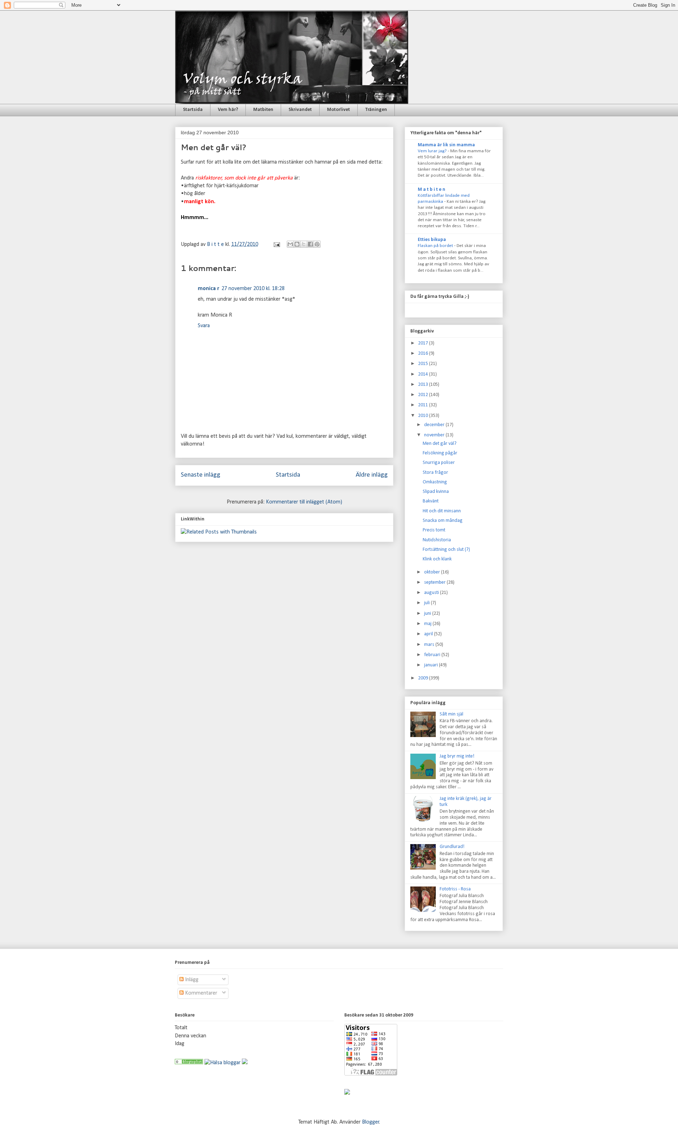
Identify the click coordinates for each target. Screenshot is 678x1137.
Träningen (376, 109)
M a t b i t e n (431, 189)
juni (428, 613)
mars (429, 644)
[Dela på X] (303, 244)
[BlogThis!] (297, 244)
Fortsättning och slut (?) (446, 549)
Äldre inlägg (372, 475)
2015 (423, 363)
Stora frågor (435, 472)
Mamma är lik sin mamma (446, 145)
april (429, 634)
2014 (423, 374)
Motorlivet (338, 109)
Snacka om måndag (443, 520)
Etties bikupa (432, 239)
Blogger (370, 1122)
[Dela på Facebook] (310, 244)
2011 (423, 405)
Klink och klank (437, 559)
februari (432, 655)
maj (428, 623)
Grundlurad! (452, 846)
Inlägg (191, 980)
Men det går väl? (440, 443)
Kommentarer (200, 993)
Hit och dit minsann (442, 511)
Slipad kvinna (436, 491)
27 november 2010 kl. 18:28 (253, 288)
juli (427, 603)
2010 (423, 415)
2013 (423, 384)
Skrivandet (300, 109)
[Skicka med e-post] (290, 244)
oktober (432, 572)
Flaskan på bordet (436, 245)
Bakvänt (431, 501)
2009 (423, 678)
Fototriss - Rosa (455, 889)
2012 (423, 394)
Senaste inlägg (200, 475)
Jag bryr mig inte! (457, 756)
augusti (432, 592)
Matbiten (263, 109)
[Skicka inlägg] (276, 244)
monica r (208, 288)
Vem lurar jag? (433, 151)
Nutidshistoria (437, 540)
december (435, 425)
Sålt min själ (451, 714)
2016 (423, 353)
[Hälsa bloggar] (222, 1063)
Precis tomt (434, 530)
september (435, 582)
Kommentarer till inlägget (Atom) (304, 502)
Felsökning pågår (440, 453)
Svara (204, 326)
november (435, 435)
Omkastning (435, 482)
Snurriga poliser (439, 462)
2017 (423, 343)
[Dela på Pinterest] (317, 244)
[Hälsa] (189, 1063)
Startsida (193, 109)
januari (431, 665)
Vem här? (228, 109)
